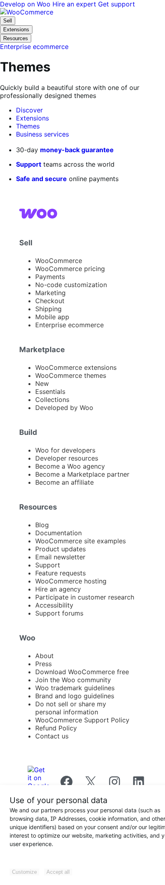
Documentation (58, 533)
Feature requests (60, 573)
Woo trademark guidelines (75, 688)
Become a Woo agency (70, 466)
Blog (42, 525)
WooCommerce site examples (80, 541)
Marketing (50, 293)
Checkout (49, 301)
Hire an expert (75, 4)
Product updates (60, 549)
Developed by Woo (64, 408)
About (44, 656)
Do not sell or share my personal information (70, 708)
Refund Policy (56, 728)
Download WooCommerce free (82, 672)
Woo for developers (65, 450)
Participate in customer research (84, 597)
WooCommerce (58, 261)
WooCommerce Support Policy (82, 720)
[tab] (29, 110)
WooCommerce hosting (71, 581)
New (42, 383)
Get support (116, 4)
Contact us (51, 736)
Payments (50, 277)
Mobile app (52, 317)
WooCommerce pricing (70, 269)
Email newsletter (60, 557)
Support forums (59, 613)
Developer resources (66, 458)
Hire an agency (58, 589)
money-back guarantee (77, 150)
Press (43, 664)
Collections (52, 400)
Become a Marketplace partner (82, 474)
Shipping (48, 309)
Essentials (50, 391)
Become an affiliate (64, 482)
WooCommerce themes (70, 375)
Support (28, 164)
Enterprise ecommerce (69, 325)
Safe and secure (41, 179)
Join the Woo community (73, 680)
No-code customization (71, 285)
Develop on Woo (26, 4)
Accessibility (54, 605)
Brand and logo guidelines (74, 696)
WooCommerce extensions (76, 367)
